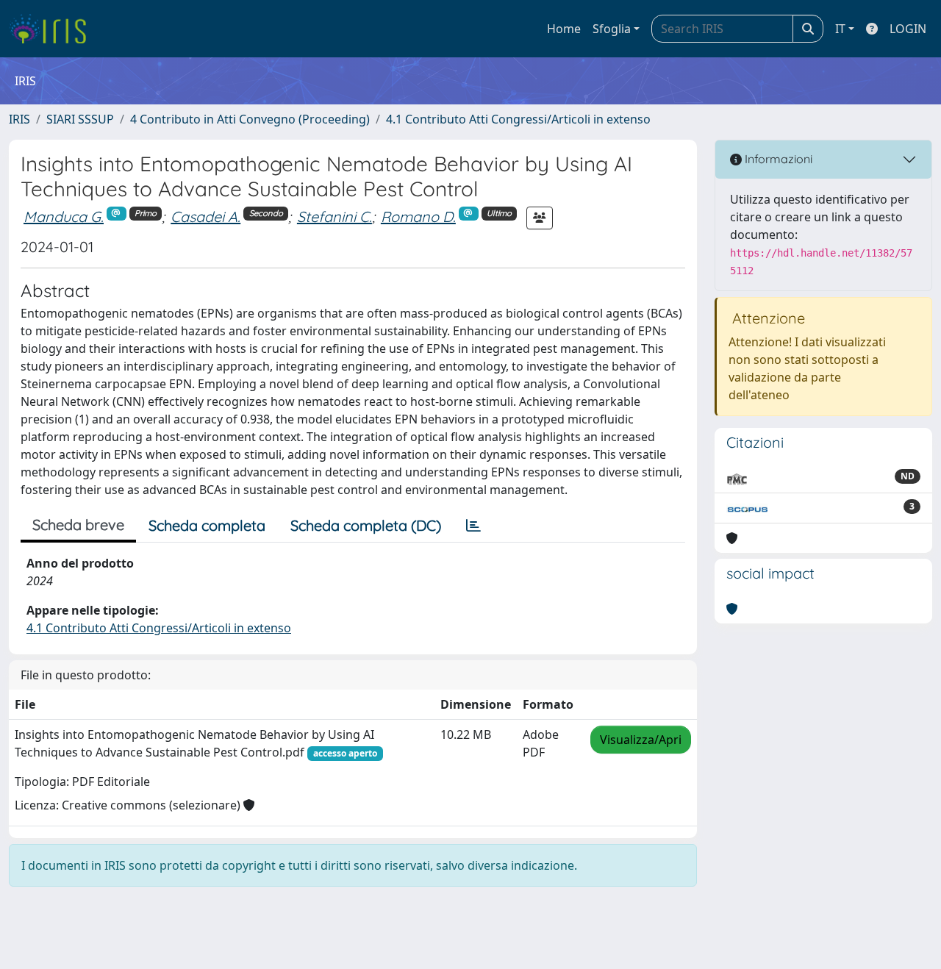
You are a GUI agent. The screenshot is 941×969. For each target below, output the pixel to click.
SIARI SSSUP (80, 119)
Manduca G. (64, 216)
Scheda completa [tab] (207, 525)
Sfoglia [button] (612, 29)
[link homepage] (53, 28)
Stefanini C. (334, 216)
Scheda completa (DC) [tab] (365, 525)
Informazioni (777, 158)
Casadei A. (205, 216)
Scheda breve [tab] (78, 524)
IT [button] (840, 29)
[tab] (473, 525)
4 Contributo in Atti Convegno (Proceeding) (250, 119)
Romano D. (418, 216)
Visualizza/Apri (640, 740)
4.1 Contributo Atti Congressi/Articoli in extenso (518, 119)
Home (564, 29)
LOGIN (908, 29)
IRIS (19, 119)
